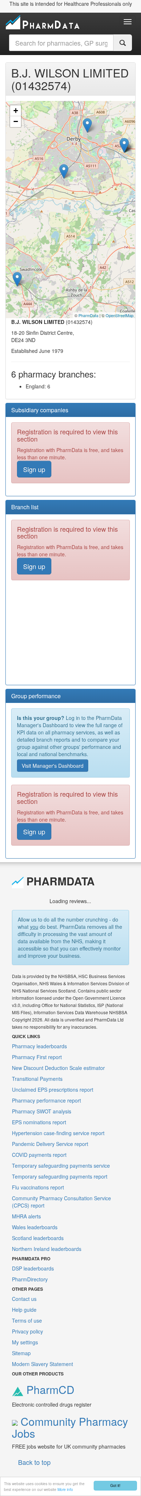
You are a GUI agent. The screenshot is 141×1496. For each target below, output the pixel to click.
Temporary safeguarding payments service (61, 1165)
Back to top (34, 1462)
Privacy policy (27, 1331)
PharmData (88, 315)
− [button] (15, 121)
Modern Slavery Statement (42, 1364)
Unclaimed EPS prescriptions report (52, 1089)
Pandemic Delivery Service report (50, 1143)
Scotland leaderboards (38, 1238)
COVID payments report (39, 1154)
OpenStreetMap (119, 315)
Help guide (24, 1309)
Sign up (34, 469)
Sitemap (21, 1353)
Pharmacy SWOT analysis (41, 1111)
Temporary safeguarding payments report (59, 1176)
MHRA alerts (26, 1216)
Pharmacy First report (37, 1057)
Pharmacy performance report (46, 1100)
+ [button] (15, 110)
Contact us (24, 1298)
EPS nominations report (39, 1122)
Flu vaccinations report (38, 1187)
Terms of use (27, 1320)
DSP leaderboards (33, 1268)
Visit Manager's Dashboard (53, 765)
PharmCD (49, 1389)
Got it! (115, 1485)
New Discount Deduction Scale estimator (58, 1067)
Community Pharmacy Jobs (70, 1427)
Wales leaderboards (34, 1227)
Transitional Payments (37, 1078)
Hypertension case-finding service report (58, 1133)
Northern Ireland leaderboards (46, 1248)
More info (65, 1489)
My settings (25, 1342)
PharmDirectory (30, 1279)
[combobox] (61, 42)
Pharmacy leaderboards (39, 1046)
